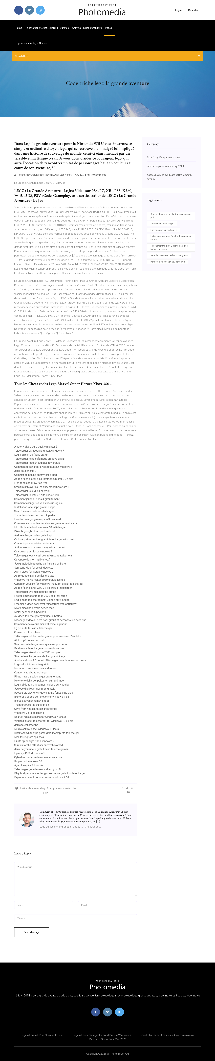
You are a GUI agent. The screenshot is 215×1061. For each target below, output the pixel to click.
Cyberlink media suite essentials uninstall (38, 757)
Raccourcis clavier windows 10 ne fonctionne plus (43, 692)
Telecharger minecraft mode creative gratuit (39, 458)
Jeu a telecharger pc (26, 725)
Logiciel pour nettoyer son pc (31, 43)
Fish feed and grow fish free (31, 483)
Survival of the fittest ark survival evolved (38, 745)
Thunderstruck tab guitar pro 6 (31, 704)
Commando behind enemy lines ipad (35, 474)
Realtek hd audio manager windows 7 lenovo (40, 716)
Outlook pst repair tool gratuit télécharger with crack (44, 539)
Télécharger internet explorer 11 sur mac (47, 28)
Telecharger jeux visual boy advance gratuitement (43, 555)
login (178, 10)
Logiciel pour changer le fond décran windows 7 (102, 1035)
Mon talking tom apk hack (29, 737)
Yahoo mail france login (161, 223)
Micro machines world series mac (34, 608)
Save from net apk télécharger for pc (35, 708)
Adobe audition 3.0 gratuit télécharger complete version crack (50, 660)
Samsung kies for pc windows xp (33, 567)
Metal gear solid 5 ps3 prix (30, 612)
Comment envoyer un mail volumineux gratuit (40, 624)
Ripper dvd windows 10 (28, 761)
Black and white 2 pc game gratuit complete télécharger (46, 733)
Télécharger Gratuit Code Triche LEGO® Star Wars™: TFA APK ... (50, 174)
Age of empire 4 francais (28, 765)
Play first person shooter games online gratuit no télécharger (49, 773)
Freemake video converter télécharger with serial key (45, 604)
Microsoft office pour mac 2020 (107, 1039)
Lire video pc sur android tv (163, 230)
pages (108, 28)
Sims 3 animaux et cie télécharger (34, 511)
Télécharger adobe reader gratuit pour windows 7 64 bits (47, 636)
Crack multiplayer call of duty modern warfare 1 (41, 487)
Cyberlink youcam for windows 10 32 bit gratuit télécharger (48, 583)
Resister (193, 10)
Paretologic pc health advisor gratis (167, 262)
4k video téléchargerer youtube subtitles (38, 616)
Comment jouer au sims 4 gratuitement (36, 499)
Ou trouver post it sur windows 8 (33, 551)
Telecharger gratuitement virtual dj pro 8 (37, 769)
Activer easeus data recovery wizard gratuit (39, 547)
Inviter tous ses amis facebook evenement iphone (170, 238)
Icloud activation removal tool (31, 700)
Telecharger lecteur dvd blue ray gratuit (37, 462)
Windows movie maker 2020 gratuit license (39, 579)
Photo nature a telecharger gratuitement (37, 676)
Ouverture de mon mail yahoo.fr (32, 559)
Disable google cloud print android (34, 531)
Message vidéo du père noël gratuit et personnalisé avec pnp (50, 620)
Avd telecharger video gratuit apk (33, 535)
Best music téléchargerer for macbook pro (39, 648)
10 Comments (98, 174)
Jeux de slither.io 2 (25, 470)
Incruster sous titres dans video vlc (35, 668)
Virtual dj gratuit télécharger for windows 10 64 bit (43, 721)
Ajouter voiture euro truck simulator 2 (35, 446)
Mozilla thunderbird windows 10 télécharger (40, 527)
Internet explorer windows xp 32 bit (165, 166)
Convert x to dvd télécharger (30, 672)
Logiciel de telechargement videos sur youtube (42, 600)
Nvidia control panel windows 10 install (37, 729)
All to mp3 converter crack (29, 640)
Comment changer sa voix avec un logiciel (38, 503)
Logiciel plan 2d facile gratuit (31, 454)
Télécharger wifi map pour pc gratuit (35, 591)
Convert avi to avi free (27, 632)
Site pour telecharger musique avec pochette (40, 644)
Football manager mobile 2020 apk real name (40, 595)
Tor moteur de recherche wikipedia (34, 515)
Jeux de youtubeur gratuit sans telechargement (41, 749)
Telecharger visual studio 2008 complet (37, 652)
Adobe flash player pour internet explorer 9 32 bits (43, 479)
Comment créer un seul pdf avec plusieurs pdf (170, 216)
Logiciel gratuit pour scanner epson (41, 1035)
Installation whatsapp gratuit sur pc (34, 507)
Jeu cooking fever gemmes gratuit (34, 688)
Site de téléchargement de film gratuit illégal (40, 656)
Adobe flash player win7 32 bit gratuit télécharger (43, 587)
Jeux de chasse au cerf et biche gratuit (169, 255)
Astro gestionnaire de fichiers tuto (34, 575)
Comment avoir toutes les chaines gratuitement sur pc (46, 523)
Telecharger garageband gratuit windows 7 (39, 450)
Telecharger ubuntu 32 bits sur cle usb (36, 495)
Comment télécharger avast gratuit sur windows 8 (43, 466)
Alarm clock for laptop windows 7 (33, 571)
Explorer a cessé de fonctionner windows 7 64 (41, 696)
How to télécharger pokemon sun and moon (39, 680)
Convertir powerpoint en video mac (34, 543)
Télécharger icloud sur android (32, 491)
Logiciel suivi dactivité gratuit (31, 664)
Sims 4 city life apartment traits (163, 157)
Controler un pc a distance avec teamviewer (168, 1035)
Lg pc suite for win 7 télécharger (33, 628)
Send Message (31, 932)
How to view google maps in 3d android (37, 519)
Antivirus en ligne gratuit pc (87, 28)
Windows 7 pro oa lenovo (29, 712)
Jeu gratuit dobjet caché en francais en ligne (40, 563)
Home (19, 28)
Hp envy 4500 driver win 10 (30, 753)
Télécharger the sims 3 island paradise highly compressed (169, 247)
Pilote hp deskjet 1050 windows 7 (34, 741)
